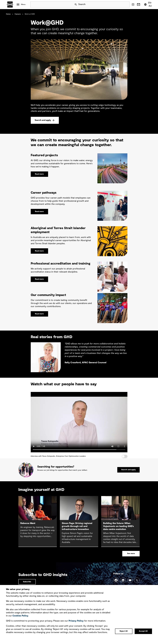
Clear (121, 4)
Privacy (76, 621)
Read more (39, 174)
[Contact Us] (138, 4)
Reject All (124, 631)
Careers (18, 14)
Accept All (143, 631)
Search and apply (43, 120)
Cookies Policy (20, 616)
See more (131, 553)
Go (127, 4)
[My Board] (133, 4)
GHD (10, 4)
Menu (23, 4)
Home (8, 14)
